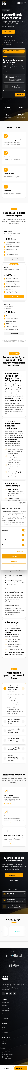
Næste (19, 94)
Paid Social (5, 1018)
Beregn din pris (14, 259)
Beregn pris (7, 32)
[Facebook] (3, 993)
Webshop (4, 1005)
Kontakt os (7, 36)
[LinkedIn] (14, 993)
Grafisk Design (6, 1010)
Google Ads (5, 1016)
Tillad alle (14, 556)
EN (21, 3)
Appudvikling (5, 1008)
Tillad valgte (14, 561)
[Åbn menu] (25, 3)
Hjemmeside (5, 1002)
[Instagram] (7, 993)
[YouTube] (10, 993)
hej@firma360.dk (8, 1054)
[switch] (24, 535)
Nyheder (4, 1043)
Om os (4, 1027)
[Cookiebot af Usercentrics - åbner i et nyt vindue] (19, 503)
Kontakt (4, 1030)
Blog (3, 1041)
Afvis (14, 566)
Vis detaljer (20, 551)
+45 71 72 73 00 (8, 1052)
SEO (3, 1013)
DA (19, 3)
